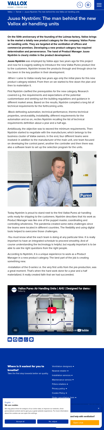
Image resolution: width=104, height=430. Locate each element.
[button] (9, 402)
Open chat (78, 422)
